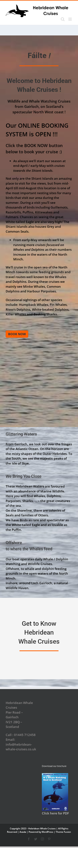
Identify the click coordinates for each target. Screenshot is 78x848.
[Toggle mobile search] (63, 19)
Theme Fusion (63, 831)
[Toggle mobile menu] (70, 19)
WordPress (47, 831)
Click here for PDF (55, 813)
